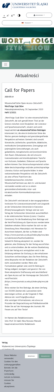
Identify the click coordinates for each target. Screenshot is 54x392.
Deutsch (27, 23)
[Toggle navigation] (5, 64)
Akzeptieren (45, 356)
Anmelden (39, 15)
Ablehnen (31, 356)
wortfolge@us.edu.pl (25, 297)
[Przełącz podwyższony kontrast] (19, 15)
